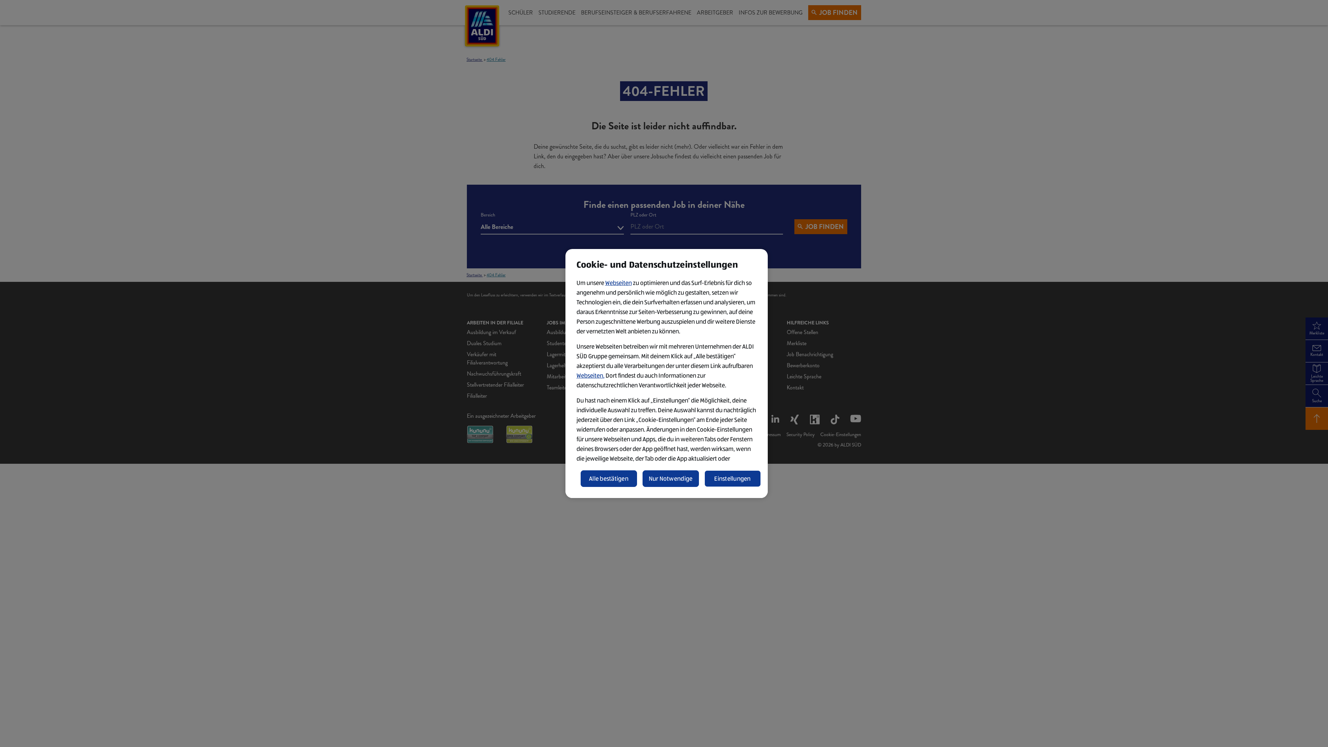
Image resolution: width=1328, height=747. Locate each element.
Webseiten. (591, 375)
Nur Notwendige (671, 478)
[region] (666, 373)
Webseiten (618, 282)
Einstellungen (732, 478)
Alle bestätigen (608, 478)
